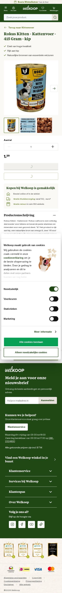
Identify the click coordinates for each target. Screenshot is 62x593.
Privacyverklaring (34, 581)
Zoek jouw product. (16, 17)
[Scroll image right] (54, 88)
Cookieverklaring (12, 581)
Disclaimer (9, 584)
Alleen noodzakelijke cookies (31, 352)
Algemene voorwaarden (15, 577)
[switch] (53, 298)
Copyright (36, 577)
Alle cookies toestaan (31, 341)
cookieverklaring (13, 257)
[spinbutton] (31, 146)
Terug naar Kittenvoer (21, 27)
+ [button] (52, 147)
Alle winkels (25, 584)
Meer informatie (43, 331)
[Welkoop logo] (30, 7)
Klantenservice (16, 427)
